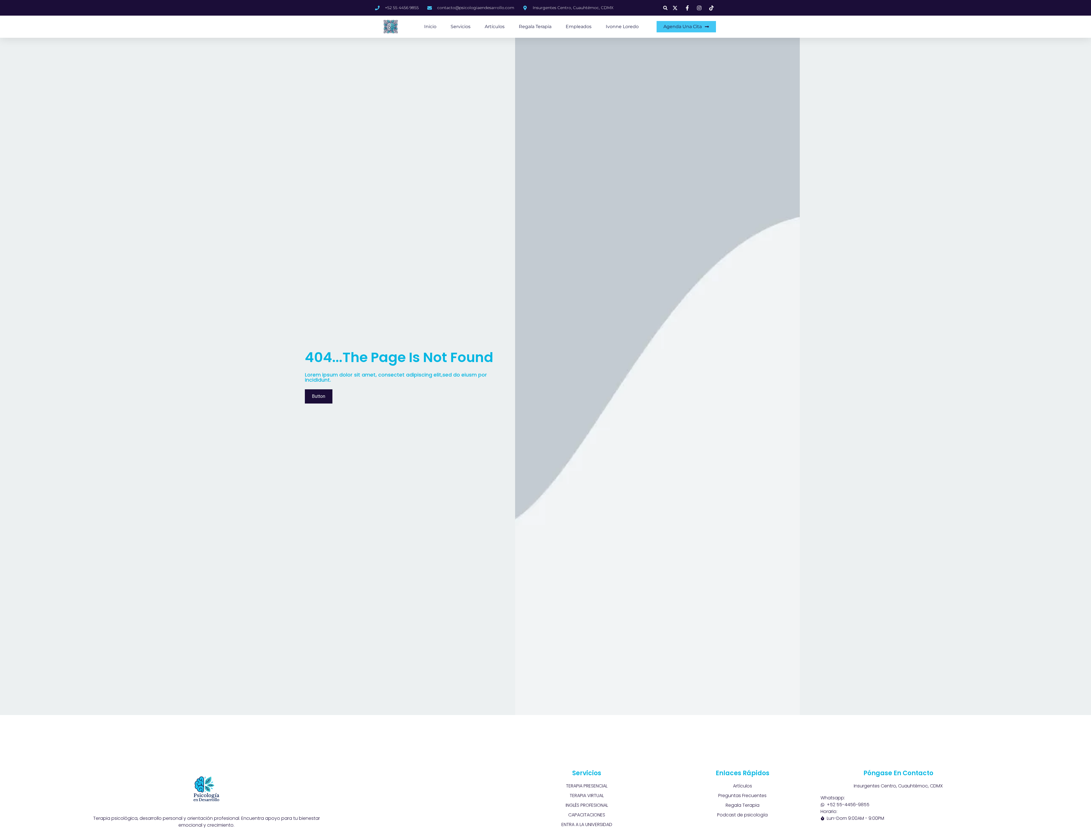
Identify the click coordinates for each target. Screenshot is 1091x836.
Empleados (579, 26)
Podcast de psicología (742, 815)
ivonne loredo (622, 26)
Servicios (460, 26)
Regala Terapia (535, 26)
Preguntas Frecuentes (742, 795)
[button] (665, 7)
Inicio (430, 26)
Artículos (495, 26)
